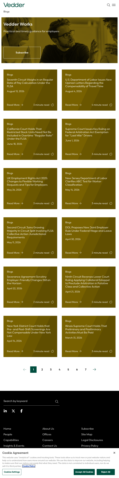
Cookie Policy (28, 466)
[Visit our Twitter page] (13, 411)
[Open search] (108, 5)
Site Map (86, 434)
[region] (59, 463)
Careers (47, 440)
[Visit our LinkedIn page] (5, 411)
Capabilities (11, 440)
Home (7, 428)
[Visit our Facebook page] (21, 411)
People (7, 434)
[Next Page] (94, 369)
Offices (46, 434)
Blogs (6, 11)
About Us (48, 428)
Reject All (105, 472)
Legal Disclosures (92, 440)
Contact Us (49, 445)
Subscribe (87, 428)
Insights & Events (13, 445)
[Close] (114, 453)
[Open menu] (114, 5)
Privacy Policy (89, 445)
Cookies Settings (12, 472)
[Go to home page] (14, 5)
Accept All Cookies (84, 472)
